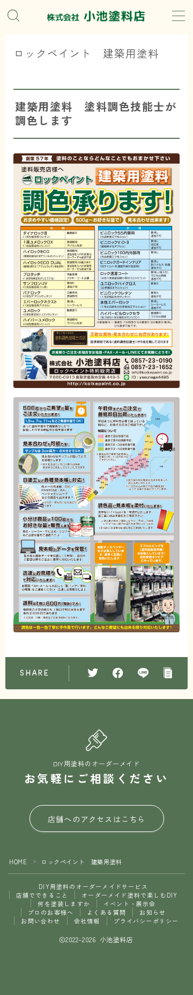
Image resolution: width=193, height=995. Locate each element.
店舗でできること (42, 895)
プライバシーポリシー (146, 920)
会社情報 (87, 920)
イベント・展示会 (129, 903)
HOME (18, 861)
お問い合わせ (40, 920)
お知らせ (152, 912)
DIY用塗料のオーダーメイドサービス (93, 886)
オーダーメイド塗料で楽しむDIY (129, 895)
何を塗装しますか (64, 903)
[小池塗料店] (96, 17)
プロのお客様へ (50, 912)
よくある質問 (106, 912)
